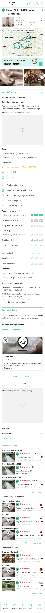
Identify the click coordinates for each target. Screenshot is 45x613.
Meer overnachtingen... (34, 543)
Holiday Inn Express (10, 528)
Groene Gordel (8, 153)
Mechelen (32, 157)
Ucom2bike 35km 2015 (11, 477)
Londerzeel (8, 356)
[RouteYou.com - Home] (10, 3)
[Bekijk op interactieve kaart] (22, 54)
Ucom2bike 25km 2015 (11, 464)
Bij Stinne (6, 565)
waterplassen (8, 579)
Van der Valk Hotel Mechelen (14, 501)
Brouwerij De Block (10, 552)
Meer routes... (37, 492)
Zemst (23, 157)
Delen (30, 608)
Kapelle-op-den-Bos (10, 157)
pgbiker (20, 18)
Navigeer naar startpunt (17, 302)
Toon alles (23, 383)
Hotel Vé (5, 515)
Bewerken (39, 608)
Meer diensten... (37, 594)
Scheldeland (22, 153)
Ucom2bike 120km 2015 (12, 450)
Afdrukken (14, 608)
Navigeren (5, 608)
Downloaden (22, 608)
